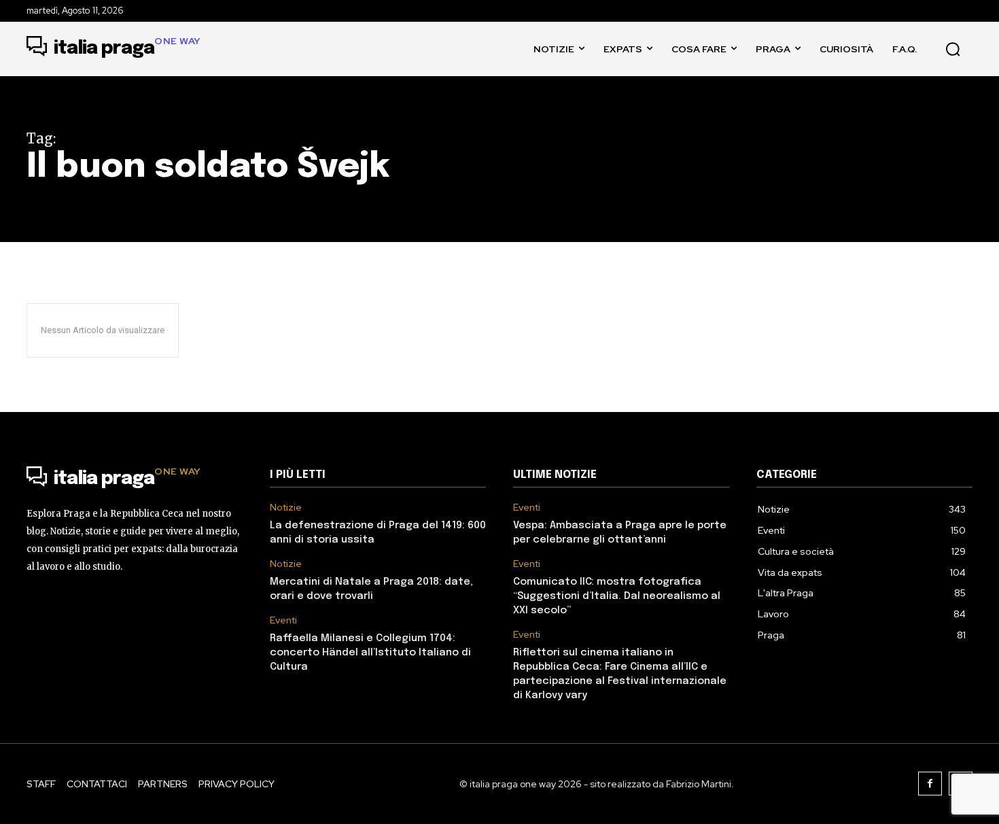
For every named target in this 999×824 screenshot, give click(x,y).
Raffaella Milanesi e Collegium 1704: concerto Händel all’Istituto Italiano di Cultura (370, 652)
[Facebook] (930, 783)
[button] (952, 49)
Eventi (283, 620)
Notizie (286, 507)
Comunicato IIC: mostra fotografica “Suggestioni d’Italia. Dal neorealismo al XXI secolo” (616, 596)
